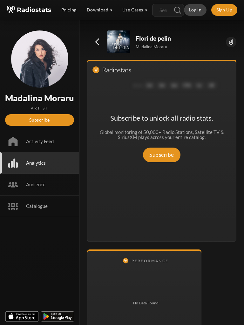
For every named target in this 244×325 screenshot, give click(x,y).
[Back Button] (97, 41)
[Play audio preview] (119, 42)
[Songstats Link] (231, 42)
